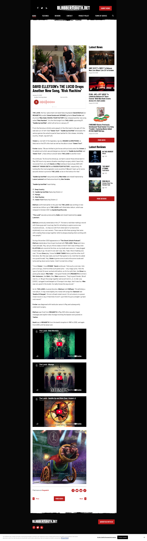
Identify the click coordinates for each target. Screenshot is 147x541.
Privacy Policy (84, 16)
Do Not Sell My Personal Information (106, 537)
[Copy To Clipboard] (84, 490)
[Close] (144, 537)
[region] (73, 537)
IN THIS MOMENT (107, 151)
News (34, 16)
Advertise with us (106, 522)
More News (59, 498)
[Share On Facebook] (73, 490)
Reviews (57, 16)
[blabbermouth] (73, 10)
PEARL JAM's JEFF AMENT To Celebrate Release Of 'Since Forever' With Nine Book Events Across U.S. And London (100, 97)
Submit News (105, 8)
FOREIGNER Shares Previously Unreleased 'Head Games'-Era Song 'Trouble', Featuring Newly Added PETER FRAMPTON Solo (101, 127)
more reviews (102, 199)
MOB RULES (106, 181)
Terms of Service (101, 16)
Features (45, 16)
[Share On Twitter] (77, 490)
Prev (37, 499)
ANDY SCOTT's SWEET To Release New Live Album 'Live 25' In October (101, 69)
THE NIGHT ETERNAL (106, 167)
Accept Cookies (123, 537)
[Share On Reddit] (80, 490)
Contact (70, 16)
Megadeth (45, 490)
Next (81, 499)
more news (101, 140)
